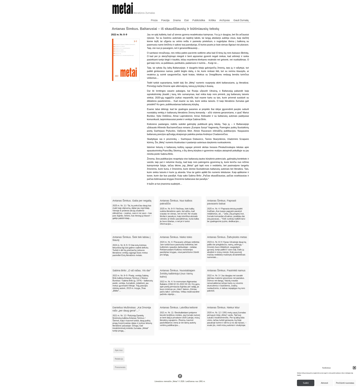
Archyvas (224, 20)
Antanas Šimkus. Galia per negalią (131, 200)
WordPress (169, 389)
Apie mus (119, 350)
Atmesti (324, 383)
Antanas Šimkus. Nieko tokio (176, 237)
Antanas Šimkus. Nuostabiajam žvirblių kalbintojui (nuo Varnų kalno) (177, 273)
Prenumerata (120, 367)
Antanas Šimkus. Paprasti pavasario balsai (221, 202)
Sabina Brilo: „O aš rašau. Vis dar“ (131, 270)
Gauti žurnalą (240, 20)
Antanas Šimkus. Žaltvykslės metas (227, 237)
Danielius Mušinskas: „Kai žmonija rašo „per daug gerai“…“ (131, 309)
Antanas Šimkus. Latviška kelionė (179, 307)
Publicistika (198, 20)
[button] (354, 367)
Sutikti (306, 383)
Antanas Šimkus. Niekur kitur (223, 307)
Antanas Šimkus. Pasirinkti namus (226, 270)
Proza (154, 20)
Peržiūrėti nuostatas (345, 383)
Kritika (212, 20)
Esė (186, 20)
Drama (177, 20)
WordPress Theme (182, 389)
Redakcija (119, 359)
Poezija (165, 20)
